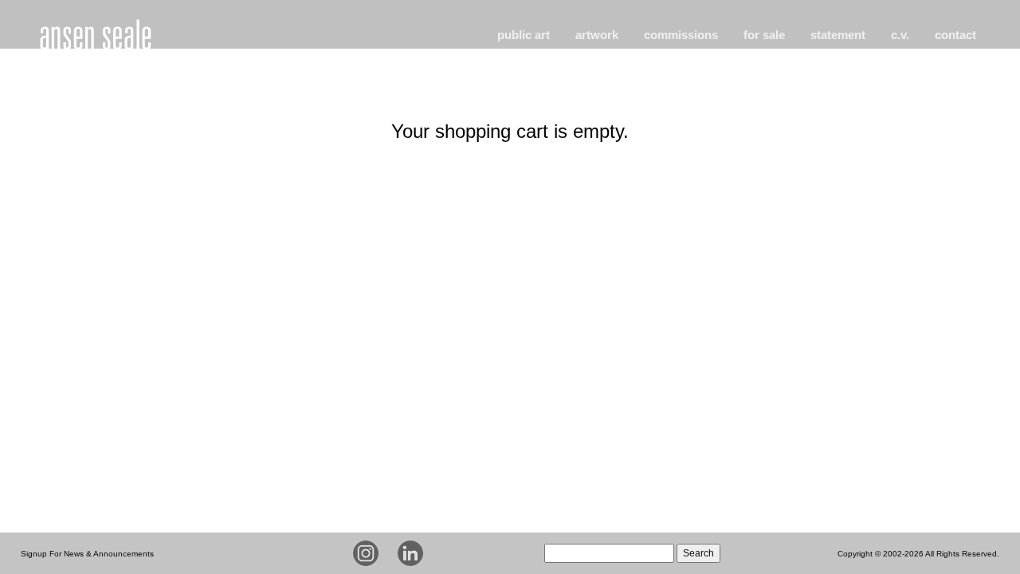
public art (523, 34)
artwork (596, 34)
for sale (764, 34)
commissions (681, 34)
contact (955, 34)
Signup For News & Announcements (87, 553)
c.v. (900, 34)
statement (837, 34)
